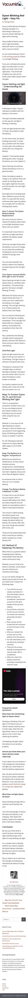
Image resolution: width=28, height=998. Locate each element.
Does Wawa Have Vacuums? (10, 943)
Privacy (4, 986)
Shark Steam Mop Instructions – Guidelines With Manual (13, 909)
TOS (3, 990)
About (4, 984)
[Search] (24, 919)
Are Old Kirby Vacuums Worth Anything (14, 936)
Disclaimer (5, 988)
